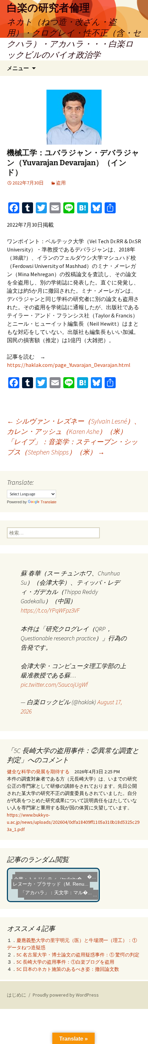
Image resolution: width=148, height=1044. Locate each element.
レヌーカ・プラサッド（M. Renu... (50, 885)
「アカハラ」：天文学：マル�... (56, 892)
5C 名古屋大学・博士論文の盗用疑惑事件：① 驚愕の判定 (78, 955)
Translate (48, 502)
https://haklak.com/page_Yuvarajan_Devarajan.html (68, 364)
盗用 (61, 183)
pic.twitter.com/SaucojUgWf (54, 684)
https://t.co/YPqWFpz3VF (50, 610)
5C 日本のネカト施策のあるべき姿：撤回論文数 (68, 969)
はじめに (16, 995)
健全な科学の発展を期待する (38, 771)
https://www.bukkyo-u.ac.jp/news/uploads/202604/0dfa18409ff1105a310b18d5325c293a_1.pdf (73, 822)
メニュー (18, 68)
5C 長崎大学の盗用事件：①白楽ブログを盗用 (65, 962)
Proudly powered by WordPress (66, 995)
